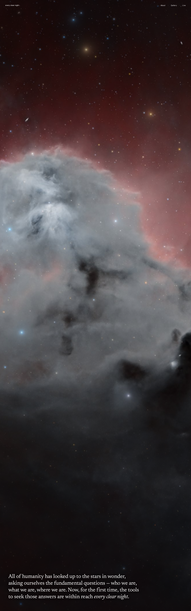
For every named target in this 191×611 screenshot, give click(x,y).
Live (184, 5)
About (163, 5)
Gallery (174, 5)
